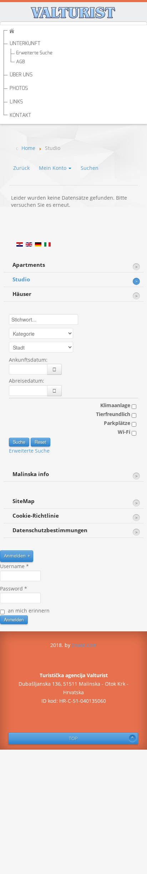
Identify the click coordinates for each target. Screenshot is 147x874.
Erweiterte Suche (34, 53)
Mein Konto (53, 167)
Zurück (21, 167)
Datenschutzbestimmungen (49, 530)
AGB (20, 62)
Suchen (89, 167)
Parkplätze (118, 423)
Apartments (28, 265)
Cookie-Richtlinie (35, 515)
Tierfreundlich (114, 414)
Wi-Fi (125, 431)
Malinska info (30, 474)
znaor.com (84, 645)
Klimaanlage (116, 405)
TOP (73, 738)
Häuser (21, 294)
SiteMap (23, 501)
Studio (21, 279)
